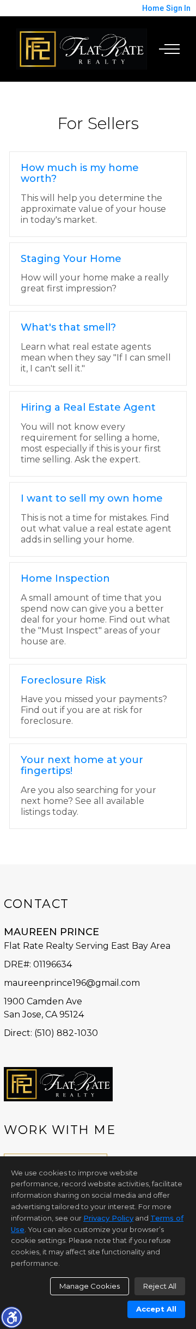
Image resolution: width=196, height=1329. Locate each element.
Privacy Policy (108, 1218)
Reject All (159, 1286)
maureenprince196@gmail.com (72, 983)
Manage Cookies (89, 1286)
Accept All (156, 1308)
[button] (11, 1317)
